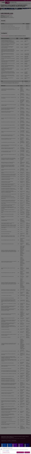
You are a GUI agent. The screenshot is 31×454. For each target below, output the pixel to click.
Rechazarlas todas (27, 452)
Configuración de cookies (6, 452)
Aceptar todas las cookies (20, 452)
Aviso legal (7, 450)
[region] (15, 450)
